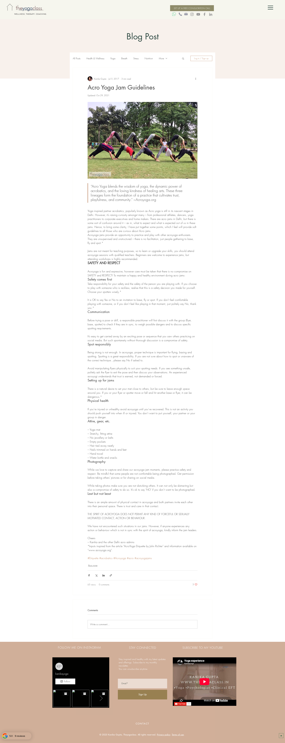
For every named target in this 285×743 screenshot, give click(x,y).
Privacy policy (163, 734)
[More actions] (195, 78)
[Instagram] (192, 14)
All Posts (76, 58)
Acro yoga (92, 565)
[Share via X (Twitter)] (96, 575)
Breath (124, 58)
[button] (270, 7)
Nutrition (149, 58)
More (161, 58)
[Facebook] (204, 14)
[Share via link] (110, 575)
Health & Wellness (95, 58)
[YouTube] (198, 14)
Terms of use (178, 734)
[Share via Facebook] (89, 575)
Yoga (112, 58)
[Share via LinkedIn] (103, 575)
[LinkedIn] (211, 14)
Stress (136, 58)
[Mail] (186, 14)
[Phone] (180, 14)
